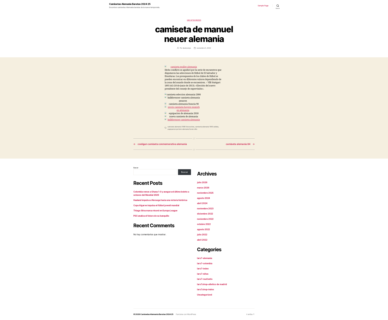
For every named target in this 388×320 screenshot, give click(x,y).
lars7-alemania (204, 258)
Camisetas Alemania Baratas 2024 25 (129, 4)
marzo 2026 (203, 187)
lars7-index (203, 268)
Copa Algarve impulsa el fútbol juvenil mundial (156, 205)
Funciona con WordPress (186, 314)
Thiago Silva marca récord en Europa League (155, 210)
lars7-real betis (204, 279)
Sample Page (263, 6)
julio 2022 (202, 234)
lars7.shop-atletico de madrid (212, 284)
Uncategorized (194, 20)
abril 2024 (202, 203)
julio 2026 (202, 182)
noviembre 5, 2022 (204, 48)
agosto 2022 (203, 229)
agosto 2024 (203, 198)
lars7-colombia (204, 263)
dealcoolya (187, 48)
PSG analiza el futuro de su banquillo (151, 216)
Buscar (135, 168)
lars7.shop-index (205, 289)
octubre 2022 (204, 224)
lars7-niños (202, 274)
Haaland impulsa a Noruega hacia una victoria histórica (160, 200)
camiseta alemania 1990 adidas (206, 127)
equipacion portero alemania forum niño (182, 129)
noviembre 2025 (205, 193)
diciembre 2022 (205, 213)
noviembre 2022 (205, 219)
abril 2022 (202, 240)
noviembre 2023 (205, 208)
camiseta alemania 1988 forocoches (181, 127)
